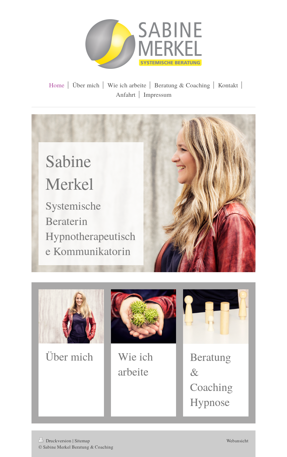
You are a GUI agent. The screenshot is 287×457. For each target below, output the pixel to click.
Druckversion (58, 440)
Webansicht (237, 440)
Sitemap (82, 440)
